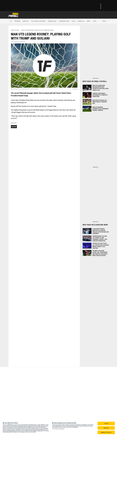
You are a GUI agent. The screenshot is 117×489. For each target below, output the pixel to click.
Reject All (106, 428)
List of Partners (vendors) (58, 428)
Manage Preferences (106, 432)
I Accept (106, 423)
